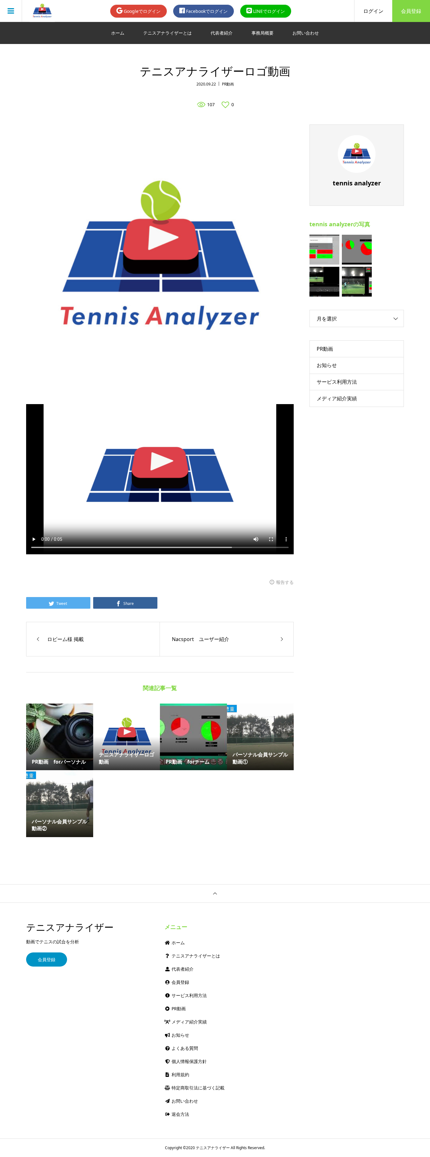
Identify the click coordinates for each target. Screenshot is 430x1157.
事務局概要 (263, 33)
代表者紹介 (222, 33)
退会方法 (179, 1114)
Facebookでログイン (206, 11)
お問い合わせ (305, 33)
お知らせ (327, 365)
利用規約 (179, 1074)
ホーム (117, 33)
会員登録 (411, 11)
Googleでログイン (141, 11)
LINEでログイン (268, 11)
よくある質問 (184, 1048)
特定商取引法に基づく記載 (197, 1088)
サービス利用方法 (337, 381)
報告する (285, 582)
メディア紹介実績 (337, 398)
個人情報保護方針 (188, 1061)
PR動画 (228, 84)
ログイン (373, 11)
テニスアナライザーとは (167, 33)
